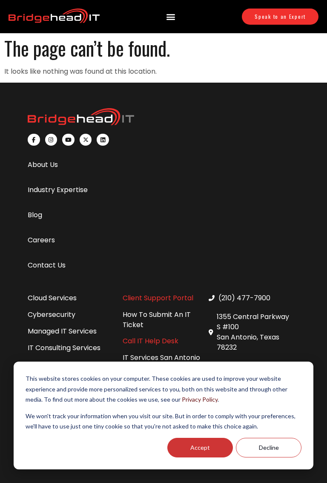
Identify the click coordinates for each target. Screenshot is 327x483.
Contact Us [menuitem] (47, 265)
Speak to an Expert (280, 16)
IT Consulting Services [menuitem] (64, 348)
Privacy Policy (200, 399)
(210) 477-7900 (244, 298)
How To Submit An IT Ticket (157, 320)
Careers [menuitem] (41, 240)
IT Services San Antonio (161, 357)
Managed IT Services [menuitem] (62, 331)
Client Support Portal (158, 298)
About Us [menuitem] (43, 165)
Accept (200, 447)
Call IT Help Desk (150, 341)
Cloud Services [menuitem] (52, 298)
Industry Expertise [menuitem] (58, 190)
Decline (269, 447)
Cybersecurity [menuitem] (51, 314)
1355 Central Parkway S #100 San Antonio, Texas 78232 (253, 332)
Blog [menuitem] (35, 215)
